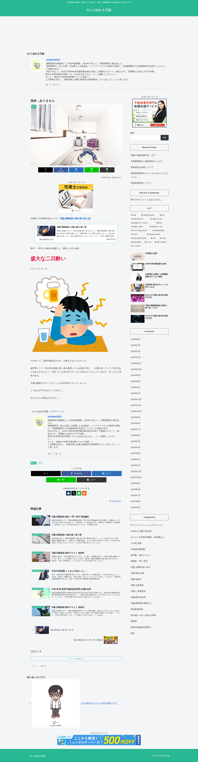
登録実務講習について (141, 183)
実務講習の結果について (142, 167)
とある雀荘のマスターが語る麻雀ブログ (98, 703)
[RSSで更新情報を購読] (57, 84)
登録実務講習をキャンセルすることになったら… (149, 175)
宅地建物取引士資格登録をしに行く (147, 161)
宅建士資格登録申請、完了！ (144, 155)
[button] (107, 169)
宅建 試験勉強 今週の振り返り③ (75, 218)
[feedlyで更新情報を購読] (54, 84)
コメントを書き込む (76, 659)
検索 (132, 133)
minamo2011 (53, 59)
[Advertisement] (99, 34)
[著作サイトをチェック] (46, 84)
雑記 (34, 463)
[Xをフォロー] (50, 84)
